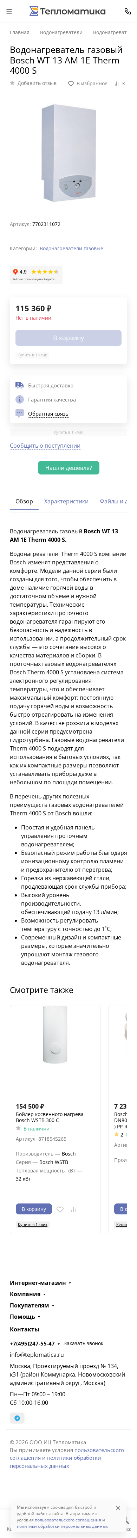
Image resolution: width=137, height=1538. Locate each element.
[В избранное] (60, 1209)
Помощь (22, 1316)
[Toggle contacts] (128, 11)
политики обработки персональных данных (62, 1526)
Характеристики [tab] (66, 501)
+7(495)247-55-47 (32, 1343)
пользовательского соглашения (68, 1520)
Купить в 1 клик (32, 354)
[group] (68, 153)
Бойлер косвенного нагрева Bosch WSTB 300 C (50, 1117)
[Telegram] (17, 1418)
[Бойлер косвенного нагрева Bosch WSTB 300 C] (55, 1050)
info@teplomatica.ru (37, 1355)
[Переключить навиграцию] (9, 11)
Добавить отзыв (37, 83)
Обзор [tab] (24, 501)
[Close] (118, 1508)
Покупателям (29, 1305)
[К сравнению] (73, 1209)
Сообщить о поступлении (45, 445)
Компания (25, 1294)
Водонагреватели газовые (71, 248)
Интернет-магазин (38, 1283)
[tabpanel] (68, 747)
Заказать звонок (83, 1343)
